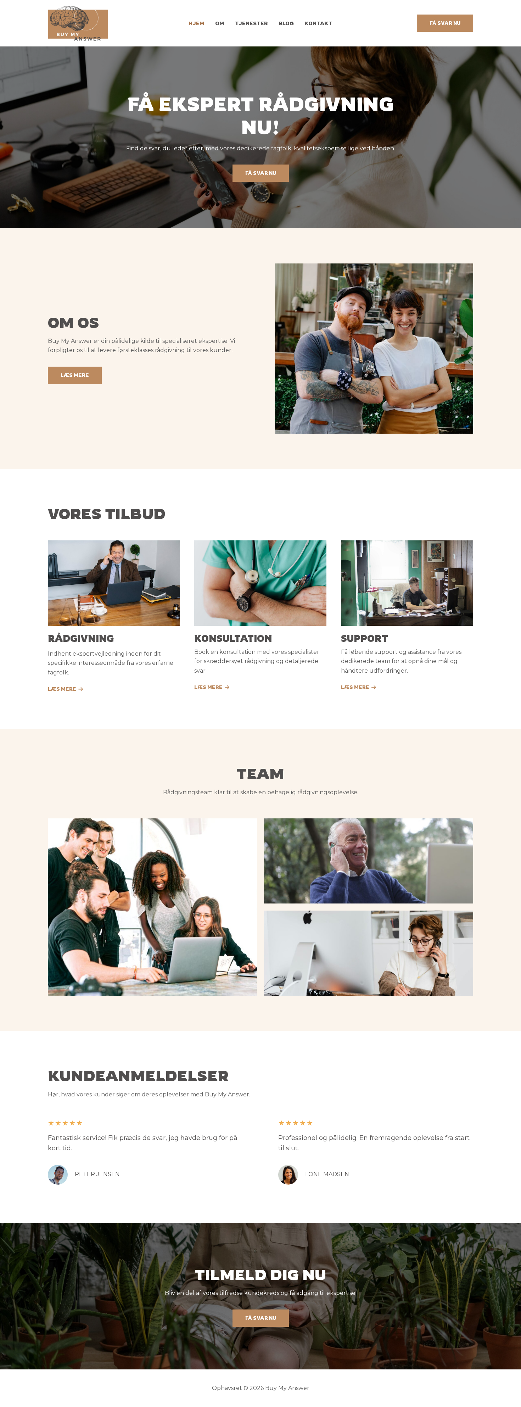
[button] (445, 23)
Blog (286, 23)
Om (219, 23)
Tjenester (251, 23)
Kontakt (318, 23)
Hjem (197, 23)
